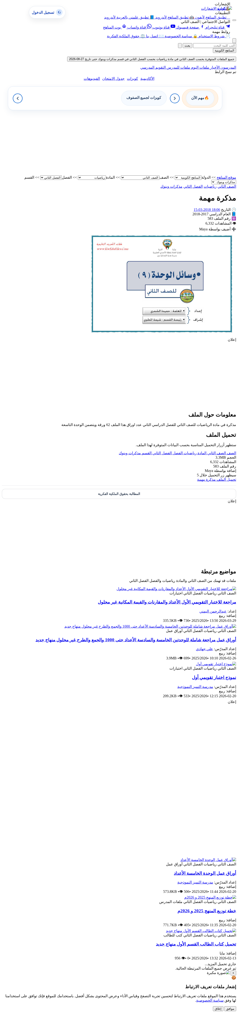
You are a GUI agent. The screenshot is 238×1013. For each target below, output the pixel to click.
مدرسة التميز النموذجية (195, 687)
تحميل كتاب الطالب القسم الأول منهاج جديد (196, 944)
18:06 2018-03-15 (207, 210)
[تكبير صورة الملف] (161, 335)
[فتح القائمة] (234, 20)
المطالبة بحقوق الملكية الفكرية (119, 494)
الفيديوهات (92, 79)
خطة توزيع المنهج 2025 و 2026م (207, 910)
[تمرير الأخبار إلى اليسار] (18, 98)
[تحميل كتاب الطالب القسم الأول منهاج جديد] (201, 931)
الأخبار (214, 67)
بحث (187, 45)
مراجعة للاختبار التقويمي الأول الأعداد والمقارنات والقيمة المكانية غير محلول (167, 602)
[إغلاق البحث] (180, 45)
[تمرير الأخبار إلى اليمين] (175, 98)
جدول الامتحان (113, 79)
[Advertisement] (119, 142)
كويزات (132, 79)
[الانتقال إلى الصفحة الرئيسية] (225, 8)
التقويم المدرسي (153, 67)
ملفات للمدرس (178, 67)
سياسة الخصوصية (210, 1000)
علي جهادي (204, 649)
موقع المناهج (226, 177)
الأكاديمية (147, 79)
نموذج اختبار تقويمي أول (214, 677)
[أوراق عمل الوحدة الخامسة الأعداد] (208, 860)
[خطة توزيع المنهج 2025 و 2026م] (210, 897)
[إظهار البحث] (234, 40)
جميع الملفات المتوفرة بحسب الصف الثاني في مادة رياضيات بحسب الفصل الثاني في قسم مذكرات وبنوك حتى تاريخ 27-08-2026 (151, 59)
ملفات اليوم (199, 67)
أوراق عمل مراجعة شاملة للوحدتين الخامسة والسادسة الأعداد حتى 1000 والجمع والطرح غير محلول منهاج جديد (136, 639)
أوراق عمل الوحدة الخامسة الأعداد (205, 873)
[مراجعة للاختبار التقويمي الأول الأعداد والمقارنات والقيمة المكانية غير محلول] (176, 589)
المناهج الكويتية (224, 50)
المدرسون (228, 67)
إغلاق (218, 1008)
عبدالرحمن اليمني (213, 611)
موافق (230, 1008)
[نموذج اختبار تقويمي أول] (216, 664)
